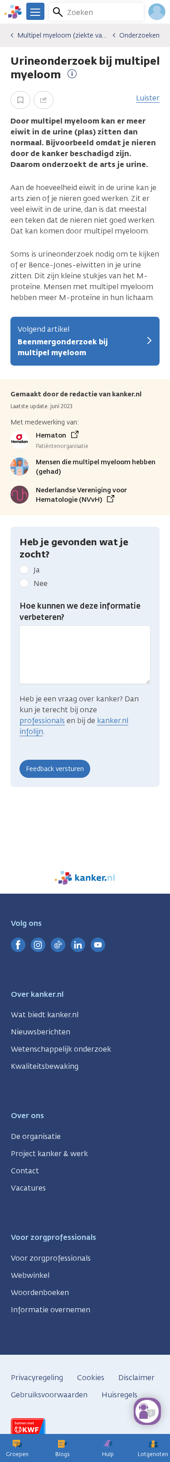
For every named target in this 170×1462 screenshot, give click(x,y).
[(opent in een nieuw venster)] (18, 945)
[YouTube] (98, 945)
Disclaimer (136, 1377)
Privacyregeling (37, 1377)
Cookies (90, 1377)
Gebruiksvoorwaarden (49, 1395)
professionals (42, 720)
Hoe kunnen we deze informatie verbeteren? (80, 612)
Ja (37, 570)
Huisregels (119, 1395)
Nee (41, 583)
